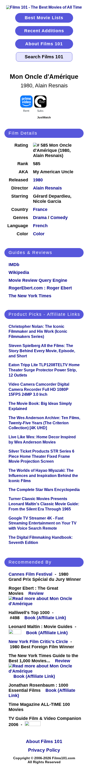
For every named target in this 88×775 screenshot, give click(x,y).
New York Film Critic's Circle (38, 641)
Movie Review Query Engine (38, 280)
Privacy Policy (44, 750)
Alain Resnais (47, 188)
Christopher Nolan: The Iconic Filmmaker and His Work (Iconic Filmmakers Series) (38, 331)
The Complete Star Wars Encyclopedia (44, 490)
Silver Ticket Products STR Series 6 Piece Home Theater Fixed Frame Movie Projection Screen (41, 456)
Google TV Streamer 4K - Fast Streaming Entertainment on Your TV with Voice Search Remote (43, 523)
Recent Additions (44, 30)
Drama (40, 217)
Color (38, 233)
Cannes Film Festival (30, 574)
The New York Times (30, 295)
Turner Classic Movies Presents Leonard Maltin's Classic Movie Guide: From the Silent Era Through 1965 (44, 504)
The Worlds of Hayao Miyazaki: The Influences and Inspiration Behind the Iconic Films (43, 475)
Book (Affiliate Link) (45, 617)
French (40, 225)
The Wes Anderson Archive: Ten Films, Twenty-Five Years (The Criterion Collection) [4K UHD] (44, 423)
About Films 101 (44, 43)
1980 (38, 179)
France (40, 209)
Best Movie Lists (44, 17)
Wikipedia (19, 272)
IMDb (14, 264)
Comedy (59, 217)
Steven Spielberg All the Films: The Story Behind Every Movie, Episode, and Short (42, 351)
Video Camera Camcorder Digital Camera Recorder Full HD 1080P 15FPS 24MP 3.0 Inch (39, 389)
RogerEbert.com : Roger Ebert (40, 287)
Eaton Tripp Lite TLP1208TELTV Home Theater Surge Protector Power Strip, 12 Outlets (44, 370)
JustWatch (44, 117)
